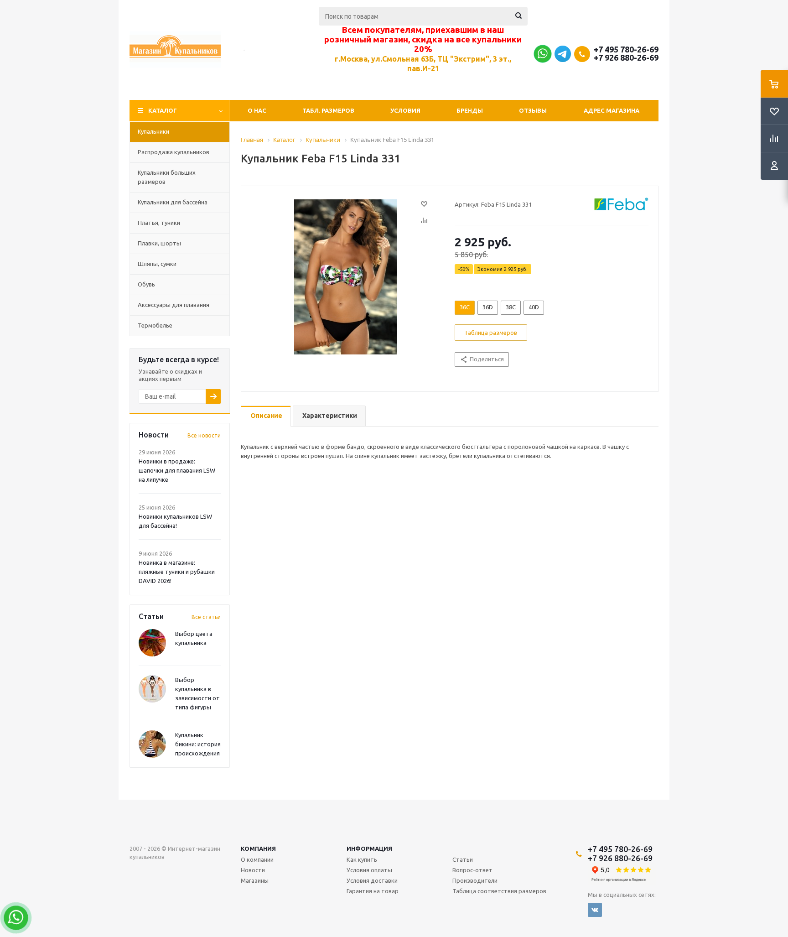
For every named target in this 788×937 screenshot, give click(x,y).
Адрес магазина (611, 110)
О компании (257, 859)
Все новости (204, 435)
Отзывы (533, 110)
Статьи (462, 859)
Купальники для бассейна (172, 202)
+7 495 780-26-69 (626, 49)
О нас (257, 110)
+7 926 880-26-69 (626, 57)
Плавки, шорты (159, 243)
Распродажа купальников (173, 152)
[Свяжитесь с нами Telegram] (563, 60)
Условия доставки (372, 880)
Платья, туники (159, 222)
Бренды (469, 110)
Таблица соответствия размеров (499, 891)
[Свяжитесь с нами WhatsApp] (542, 56)
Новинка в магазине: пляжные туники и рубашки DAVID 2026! (177, 571)
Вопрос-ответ (472, 870)
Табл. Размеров (328, 110)
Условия (405, 110)
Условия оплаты (369, 870)
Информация (369, 848)
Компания (258, 848)
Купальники (153, 131)
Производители (475, 880)
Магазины (255, 880)
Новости (253, 870)
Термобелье (155, 325)
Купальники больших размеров (167, 177)
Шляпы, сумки (157, 263)
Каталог (162, 110)
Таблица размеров (490, 332)
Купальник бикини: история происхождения (198, 744)
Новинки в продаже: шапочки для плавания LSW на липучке (177, 470)
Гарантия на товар (373, 891)
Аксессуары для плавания (173, 305)
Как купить (362, 859)
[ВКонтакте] (595, 910)
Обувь (146, 284)
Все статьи (206, 617)
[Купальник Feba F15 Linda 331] (345, 276)
